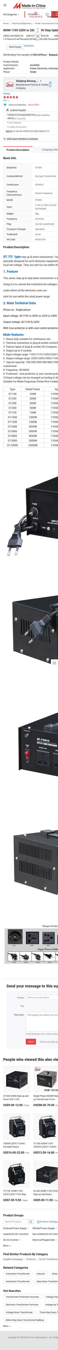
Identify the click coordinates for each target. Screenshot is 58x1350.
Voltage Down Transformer (19, 1312)
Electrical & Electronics (22, 23)
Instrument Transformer (18, 1273)
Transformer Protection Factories (22, 1296)
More (6, 1325)
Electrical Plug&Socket (44, 1239)
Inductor (41, 1273)
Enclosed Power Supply (14, 1228)
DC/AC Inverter (10, 1239)
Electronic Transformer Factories (22, 1304)
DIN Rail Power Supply (44, 1228)
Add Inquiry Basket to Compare (22, 138)
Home (6, 23)
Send (30, 1041)
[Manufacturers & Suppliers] (29, 5)
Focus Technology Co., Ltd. (41, 1337)
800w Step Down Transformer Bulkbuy (25, 1319)
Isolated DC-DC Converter (16, 1234)
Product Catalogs (49, 1221)
